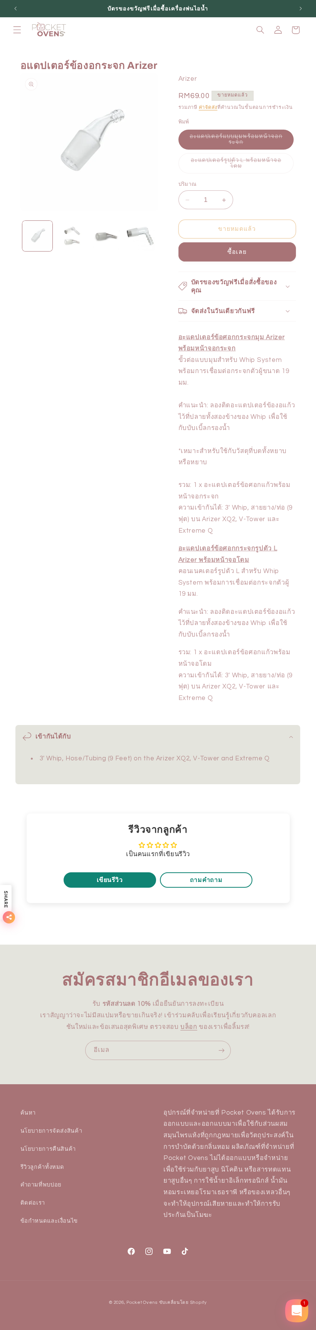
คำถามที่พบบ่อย (41, 1185)
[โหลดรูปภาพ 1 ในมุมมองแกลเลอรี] (37, 236)
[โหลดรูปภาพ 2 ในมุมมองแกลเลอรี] (72, 236)
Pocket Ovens (142, 1302)
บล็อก (188, 1026)
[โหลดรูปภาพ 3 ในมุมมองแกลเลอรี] (106, 236)
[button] (17, 30)
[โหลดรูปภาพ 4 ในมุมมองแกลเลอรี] (140, 236)
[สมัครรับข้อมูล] (221, 1050)
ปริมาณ (187, 184)
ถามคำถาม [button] (206, 880)
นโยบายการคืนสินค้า (48, 1149)
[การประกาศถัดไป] (300, 8)
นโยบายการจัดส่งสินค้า (51, 1131)
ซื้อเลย (236, 252)
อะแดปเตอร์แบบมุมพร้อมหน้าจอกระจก (236, 141)
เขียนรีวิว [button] (110, 880)
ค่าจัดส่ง (208, 107)
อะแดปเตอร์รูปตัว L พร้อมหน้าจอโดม (236, 165)
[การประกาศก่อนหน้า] (15, 8)
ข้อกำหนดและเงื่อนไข (49, 1221)
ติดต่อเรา (32, 1203)
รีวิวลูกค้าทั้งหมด (42, 1167)
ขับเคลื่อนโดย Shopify (183, 1302)
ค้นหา (28, 1113)
